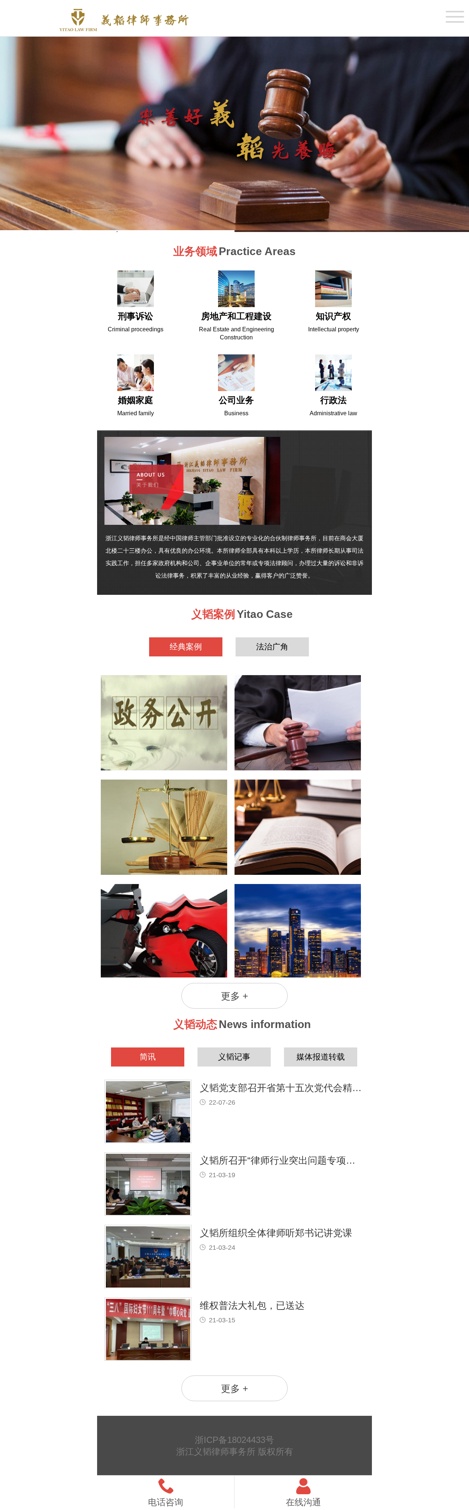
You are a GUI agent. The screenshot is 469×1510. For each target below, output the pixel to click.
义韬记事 (234, 1056)
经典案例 (186, 646)
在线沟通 (303, 1502)
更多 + (234, 996)
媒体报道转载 (320, 1056)
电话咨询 (165, 1502)
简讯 (148, 1056)
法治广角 (272, 646)
